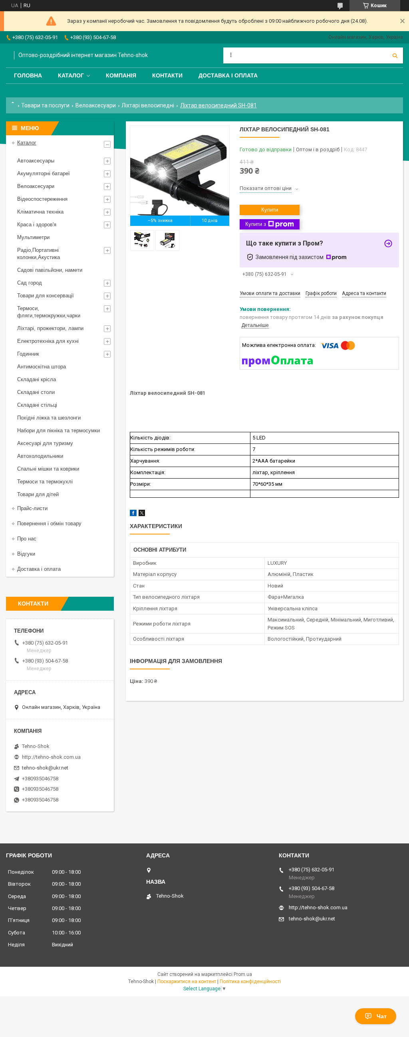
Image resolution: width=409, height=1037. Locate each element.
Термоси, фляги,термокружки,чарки (48, 312)
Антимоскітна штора (41, 367)
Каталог (71, 75)
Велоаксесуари (95, 105)
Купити (269, 210)
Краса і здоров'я (36, 225)
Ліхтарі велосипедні (147, 105)
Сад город (29, 283)
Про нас (26, 539)
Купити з (255, 224)
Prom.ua (243, 974)
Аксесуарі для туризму (45, 443)
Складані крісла (36, 379)
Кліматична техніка (40, 212)
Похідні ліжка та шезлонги (49, 418)
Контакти (167, 75)
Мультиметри (33, 237)
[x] (142, 514)
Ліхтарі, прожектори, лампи (50, 328)
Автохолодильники (40, 456)
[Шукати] (395, 55)
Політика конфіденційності (250, 981)
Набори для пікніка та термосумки (58, 430)
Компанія (121, 75)
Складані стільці (37, 405)
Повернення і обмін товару (49, 523)
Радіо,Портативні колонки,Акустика (38, 253)
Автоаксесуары (35, 161)
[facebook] (133, 514)
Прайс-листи (32, 508)
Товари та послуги (45, 105)
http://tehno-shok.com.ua (51, 757)
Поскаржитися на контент (186, 981)
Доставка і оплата (228, 75)
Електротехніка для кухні (48, 341)
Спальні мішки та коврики (48, 469)
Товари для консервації (45, 296)
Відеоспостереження (42, 199)
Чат (382, 1016)
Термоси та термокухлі (45, 482)
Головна (28, 75)
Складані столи (36, 392)
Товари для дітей (38, 494)
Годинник (28, 354)
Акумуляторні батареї (43, 173)
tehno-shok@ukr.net (45, 768)
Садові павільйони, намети (49, 270)
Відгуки (26, 554)
